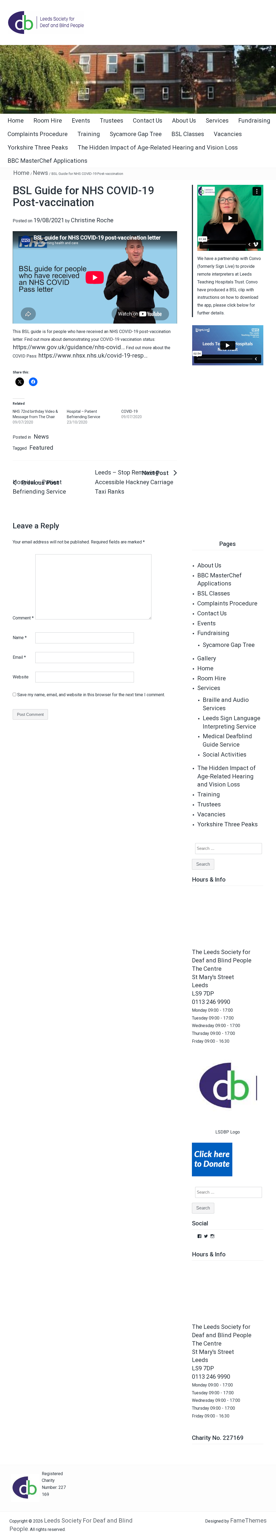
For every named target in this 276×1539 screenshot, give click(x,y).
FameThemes (248, 1520)
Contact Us (147, 120)
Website (21, 677)
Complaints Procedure (38, 134)
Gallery (206, 658)
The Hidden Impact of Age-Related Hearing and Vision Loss (158, 147)
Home (16, 120)
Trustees (111, 120)
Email (19, 657)
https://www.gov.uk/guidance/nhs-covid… (69, 347)
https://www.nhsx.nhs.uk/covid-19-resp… (92, 355)
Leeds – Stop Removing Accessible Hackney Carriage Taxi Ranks (134, 482)
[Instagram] (212, 1236)
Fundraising (254, 120)
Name (20, 637)
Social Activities (224, 754)
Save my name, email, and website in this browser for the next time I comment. (91, 694)
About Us (184, 120)
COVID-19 (129, 411)
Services (217, 120)
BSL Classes (187, 134)
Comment (23, 618)
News (40, 172)
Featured (41, 447)
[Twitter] (206, 1236)
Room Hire (47, 120)
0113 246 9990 (211, 1002)
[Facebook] (199, 1236)
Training (88, 134)
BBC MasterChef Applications (47, 160)
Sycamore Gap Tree (136, 134)
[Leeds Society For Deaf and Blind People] (138, 79)
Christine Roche (92, 220)
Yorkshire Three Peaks (38, 147)
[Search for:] (225, 848)
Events (81, 120)
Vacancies (228, 134)
